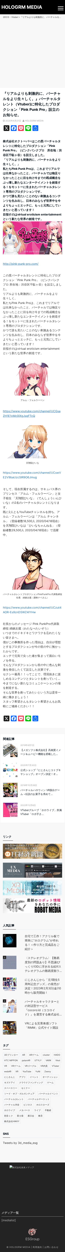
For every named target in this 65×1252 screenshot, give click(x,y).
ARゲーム (34, 1054)
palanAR (26, 1060)
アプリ (22, 1077)
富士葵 (20, 1115)
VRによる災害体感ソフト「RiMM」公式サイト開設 (41, 1025)
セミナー (25, 1088)
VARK (48, 1060)
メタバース (24, 1110)
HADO (57, 1054)
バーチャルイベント (48, 1093)
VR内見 (44, 1066)
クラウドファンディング (31, 1082)
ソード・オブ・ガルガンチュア (19, 1093)
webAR (7, 1071)
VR (5, 1066)
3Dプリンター (11, 1054)
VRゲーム (16, 1066)
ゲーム (50, 1082)
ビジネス (27, 1104)
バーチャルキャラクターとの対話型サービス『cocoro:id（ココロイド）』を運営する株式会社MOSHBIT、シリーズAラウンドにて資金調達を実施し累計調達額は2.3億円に (42, 1008)
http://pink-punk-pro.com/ (20, 264)
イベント (34, 1077)
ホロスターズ (42, 1104)
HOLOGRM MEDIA (21, 7)
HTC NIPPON (11, 1060)
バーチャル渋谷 (11, 1104)
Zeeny (47, 1071)
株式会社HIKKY (11, 1121)
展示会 (31, 1115)
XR (17, 1071)
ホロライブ (9, 1110)
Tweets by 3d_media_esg (20, 1143)
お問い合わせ (51, 1247)
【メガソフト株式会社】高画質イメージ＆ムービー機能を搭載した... (40, 751)
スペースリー (10, 1088)
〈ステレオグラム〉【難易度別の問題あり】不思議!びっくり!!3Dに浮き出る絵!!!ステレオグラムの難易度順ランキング (43, 964)
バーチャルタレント (14, 1099)
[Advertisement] (32, 54)
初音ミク (8, 1115)
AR (23, 1054)
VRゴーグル (30, 1066)
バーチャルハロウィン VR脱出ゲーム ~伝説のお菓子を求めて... (40, 792)
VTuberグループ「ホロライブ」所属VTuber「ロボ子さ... (41, 812)
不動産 (48, 1110)
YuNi (37, 1071)
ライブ (37, 1110)
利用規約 (37, 1247)
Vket (57, 1060)
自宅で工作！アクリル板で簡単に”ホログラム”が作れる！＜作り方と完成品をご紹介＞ (42, 942)
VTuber (55, 1066)
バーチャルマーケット (38, 1099)
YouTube (27, 1071)
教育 (40, 1115)
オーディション (50, 1077)
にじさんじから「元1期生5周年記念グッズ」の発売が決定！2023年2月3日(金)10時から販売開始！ (43, 986)
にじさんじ (9, 1077)
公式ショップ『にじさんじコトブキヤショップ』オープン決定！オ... (40, 771)
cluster (46, 1054)
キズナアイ (9, 1082)
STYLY (38, 1060)
